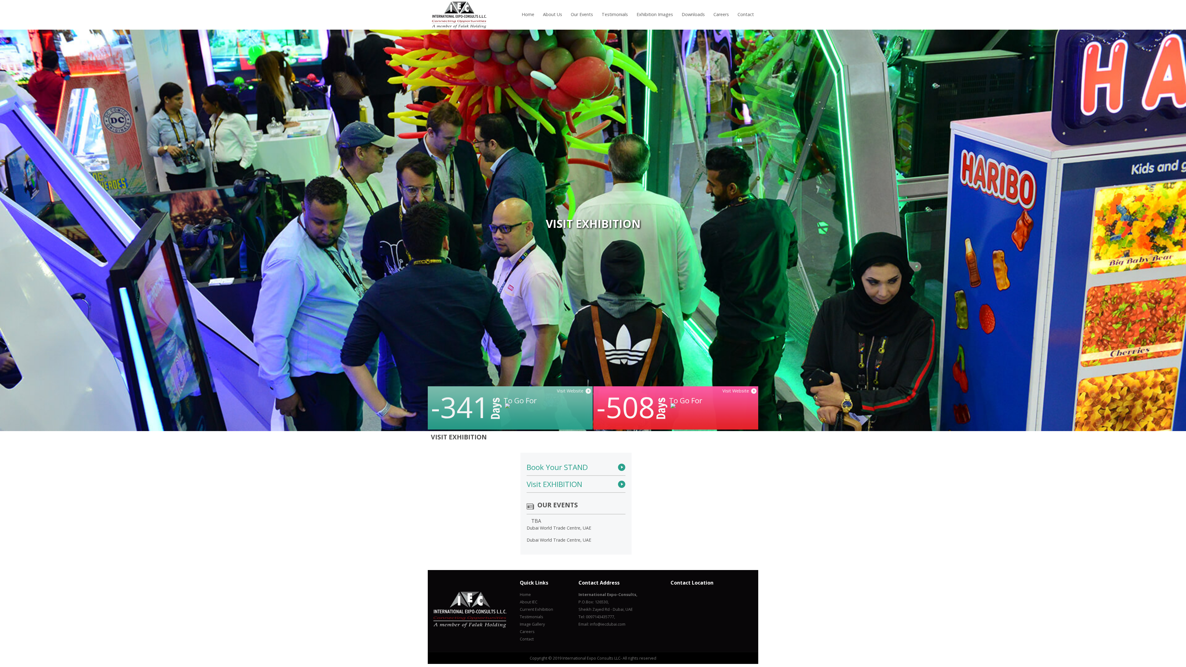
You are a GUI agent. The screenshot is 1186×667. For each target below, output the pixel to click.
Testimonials (615, 14)
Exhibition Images (655, 14)
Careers (721, 14)
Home (528, 14)
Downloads (693, 14)
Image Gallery (532, 624)
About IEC (528, 602)
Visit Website (735, 391)
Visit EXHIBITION (554, 484)
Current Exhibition (536, 609)
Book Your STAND (557, 467)
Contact (746, 14)
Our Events (582, 14)
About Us (552, 14)
